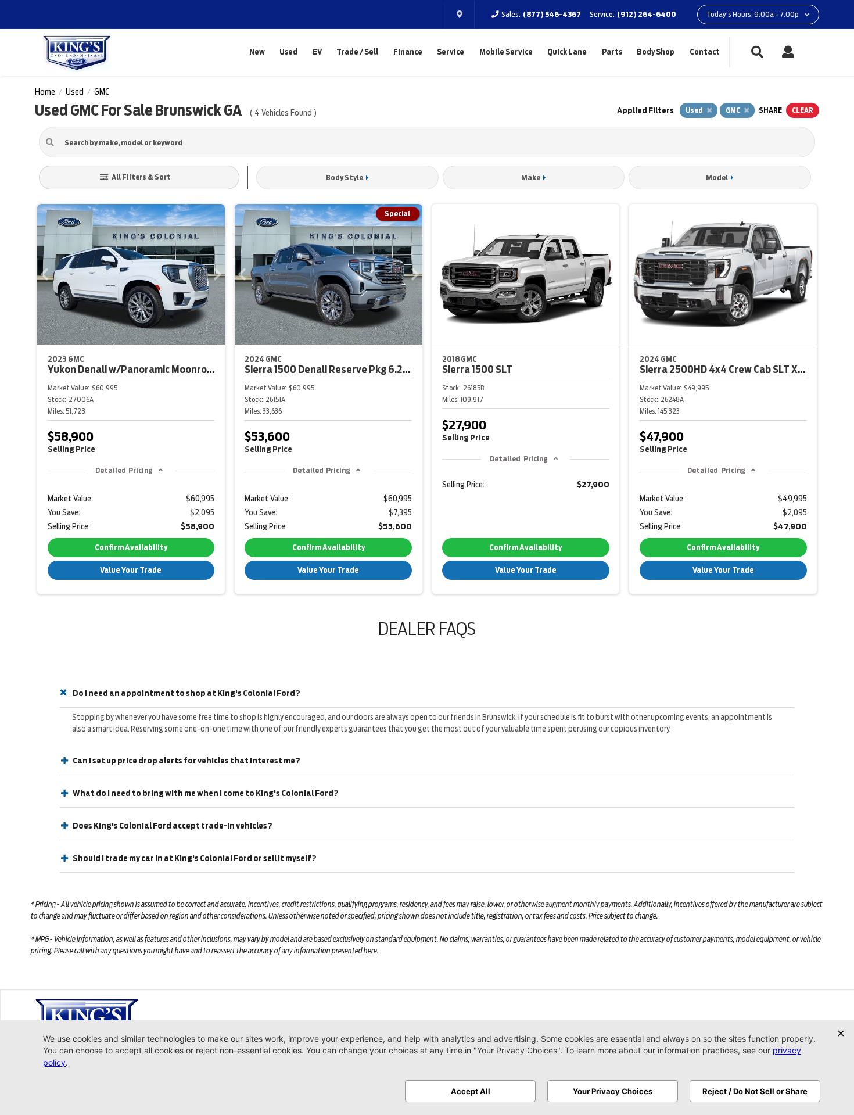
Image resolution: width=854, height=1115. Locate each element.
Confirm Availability (131, 547)
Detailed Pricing (124, 470)
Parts (612, 52)
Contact (705, 52)
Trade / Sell (357, 52)
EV (317, 52)
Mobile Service (506, 52)
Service (450, 52)
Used (288, 52)
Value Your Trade (131, 570)
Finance (407, 52)
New (257, 52)
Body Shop (655, 52)
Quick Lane (567, 52)
